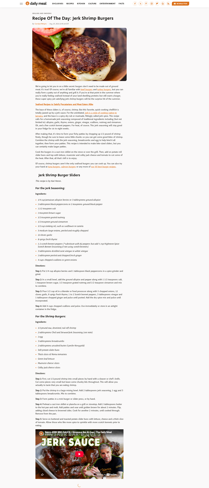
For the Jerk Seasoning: (50, 188)
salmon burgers (68, 166)
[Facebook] (135, 4)
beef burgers (87, 89)
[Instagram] (152, 4)
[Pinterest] (146, 4)
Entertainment (107, 3)
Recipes (70, 3)
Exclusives (57, 3)
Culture (92, 3)
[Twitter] (140, 4)
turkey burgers (104, 89)
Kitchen (81, 3)
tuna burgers (54, 166)
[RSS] (168, 4)
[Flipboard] (157, 4)
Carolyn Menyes (41, 24)
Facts (121, 3)
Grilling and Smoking (41, 13)
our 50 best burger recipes (103, 166)
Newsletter (182, 3)
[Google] (163, 4)
